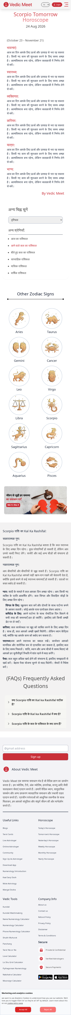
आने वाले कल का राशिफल (24, 245)
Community (8, 852)
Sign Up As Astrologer (13, 859)
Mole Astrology (10, 883)
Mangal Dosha (9, 889)
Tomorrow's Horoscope (48, 834)
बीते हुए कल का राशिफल (23, 252)
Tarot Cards (8, 834)
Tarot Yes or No (9, 950)
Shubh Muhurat (10, 937)
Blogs (5, 828)
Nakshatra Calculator (12, 974)
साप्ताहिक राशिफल (20, 259)
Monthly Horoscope (47, 852)
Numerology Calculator (13, 925)
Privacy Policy (44, 923)
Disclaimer (43, 929)
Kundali (6, 906)
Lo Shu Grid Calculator (13, 962)
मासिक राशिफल (19, 266)
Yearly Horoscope (46, 859)
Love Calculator (10, 956)
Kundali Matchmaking (12, 913)
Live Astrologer (10, 840)
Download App (9, 865)
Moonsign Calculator (12, 980)
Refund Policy (44, 917)
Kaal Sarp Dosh (9, 877)
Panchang (7, 943)
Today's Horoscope (46, 828)
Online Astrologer (11, 846)
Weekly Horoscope (46, 846)
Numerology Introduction (14, 871)
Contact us (43, 911)
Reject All (48, 1009)
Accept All (23, 1009)
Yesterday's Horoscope (48, 840)
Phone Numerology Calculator (16, 931)
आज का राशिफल (19, 239)
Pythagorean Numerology (14, 968)
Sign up (35, 757)
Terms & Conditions (47, 935)
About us (42, 904)
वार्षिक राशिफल (18, 273)
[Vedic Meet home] (18, 4)
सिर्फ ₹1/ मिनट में (13, 505)
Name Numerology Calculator (16, 919)
